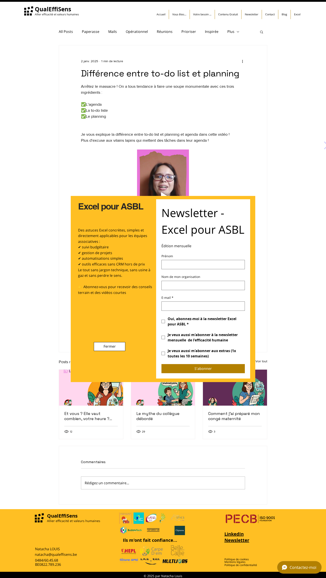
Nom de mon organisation (180, 277)
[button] (109, 346)
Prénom (167, 256)
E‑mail (167, 297)
